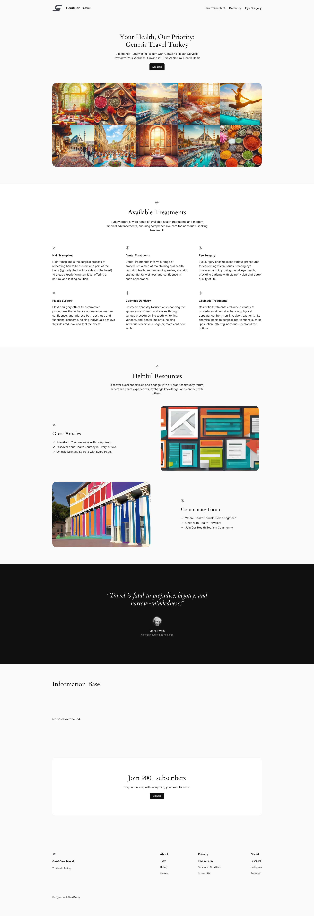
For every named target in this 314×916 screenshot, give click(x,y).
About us (157, 66)
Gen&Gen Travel (78, 8)
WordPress (74, 897)
